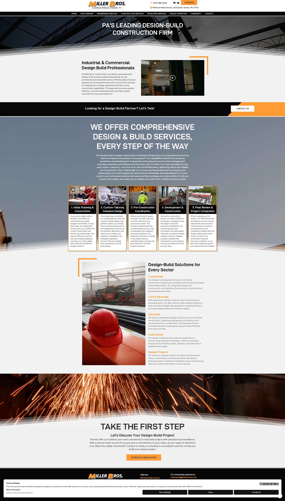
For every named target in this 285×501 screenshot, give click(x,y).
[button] (87, 14)
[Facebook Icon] (174, 2)
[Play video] (172, 78)
